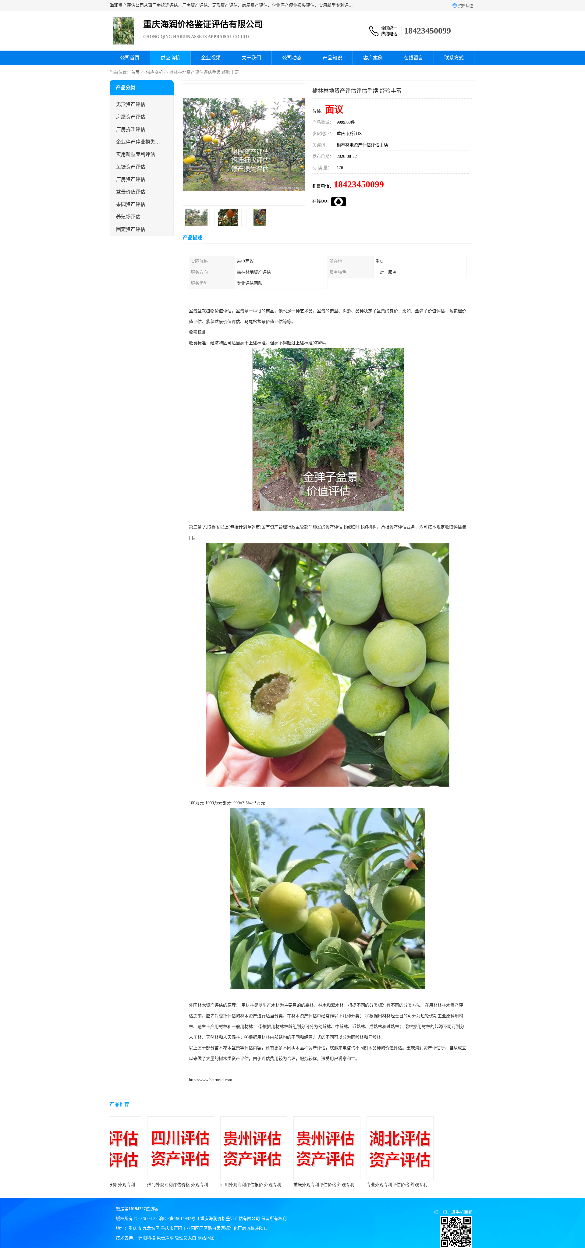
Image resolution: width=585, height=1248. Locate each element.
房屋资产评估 (130, 116)
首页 (135, 72)
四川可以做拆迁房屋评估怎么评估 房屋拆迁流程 (377, 1184)
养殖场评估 (128, 216)
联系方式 (454, 57)
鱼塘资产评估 (130, 166)
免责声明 (165, 1238)
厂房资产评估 (130, 179)
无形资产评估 (130, 104)
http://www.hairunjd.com (210, 1080)
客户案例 (373, 57)
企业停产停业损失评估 (138, 141)
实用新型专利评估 (135, 154)
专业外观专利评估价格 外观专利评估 (293, 1184)
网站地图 (205, 1238)
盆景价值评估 (130, 191)
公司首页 (130, 57)
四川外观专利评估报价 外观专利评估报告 (152, 1184)
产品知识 (332, 57)
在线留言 (413, 57)
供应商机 (170, 57)
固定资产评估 (130, 229)
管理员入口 (185, 1238)
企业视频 (211, 57)
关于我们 (251, 57)
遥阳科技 (146, 1238)
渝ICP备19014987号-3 (179, 1218)
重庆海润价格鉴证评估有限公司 (230, 1218)
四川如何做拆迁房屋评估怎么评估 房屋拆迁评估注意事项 (459, 1184)
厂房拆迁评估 (130, 129)
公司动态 (292, 57)
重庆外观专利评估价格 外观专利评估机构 (225, 1184)
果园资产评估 (130, 204)
